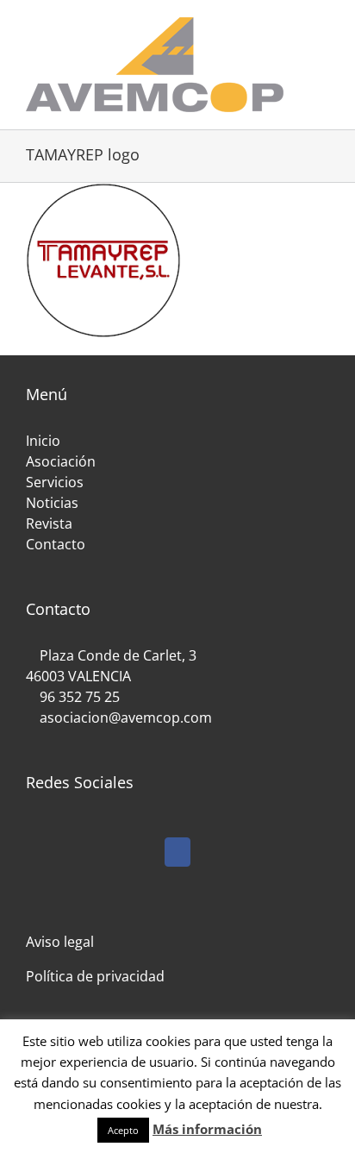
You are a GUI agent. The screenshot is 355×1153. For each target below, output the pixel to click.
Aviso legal (60, 941)
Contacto (55, 544)
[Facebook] (177, 852)
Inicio (43, 440)
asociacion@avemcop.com (124, 717)
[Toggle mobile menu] (322, 26)
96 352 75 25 (80, 696)
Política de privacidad (95, 976)
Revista (49, 523)
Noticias (52, 502)
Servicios (55, 482)
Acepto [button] (123, 1130)
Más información (207, 1128)
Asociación (61, 461)
